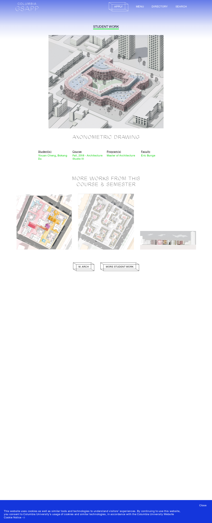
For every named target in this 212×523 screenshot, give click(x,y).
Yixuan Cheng (47, 155)
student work (106, 27)
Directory (160, 6)
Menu (140, 6)
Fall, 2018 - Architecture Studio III (87, 157)
